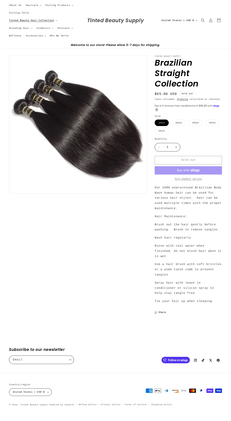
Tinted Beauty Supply (34, 405)
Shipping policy (161, 405)
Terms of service (136, 405)
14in (163, 123)
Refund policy (88, 405)
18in (197, 123)
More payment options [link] (188, 179)
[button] (33, 5)
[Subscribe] (70, 360)
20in (214, 123)
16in (180, 123)
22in (163, 131)
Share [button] (162, 312)
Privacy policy (110, 405)
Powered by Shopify (61, 405)
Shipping (182, 99)
